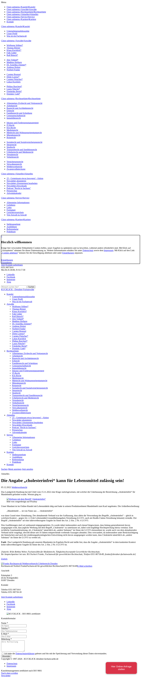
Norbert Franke (13, 70)
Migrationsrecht (13, 135)
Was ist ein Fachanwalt (17, 36)
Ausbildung (12, 226)
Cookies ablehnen (10, 253)
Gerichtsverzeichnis (15, 212)
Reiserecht (11, 137)
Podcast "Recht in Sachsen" (19, 188)
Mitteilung (6, 639)
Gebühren (11, 205)
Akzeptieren (6, 262)
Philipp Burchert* (14, 86)
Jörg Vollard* (12, 60)
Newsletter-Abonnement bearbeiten (22, 183)
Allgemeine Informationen (18, 202)
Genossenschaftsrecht (16, 115)
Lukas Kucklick (14, 82)
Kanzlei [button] (32, 7)
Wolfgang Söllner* (15, 45)
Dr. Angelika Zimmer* (16, 65)
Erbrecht (10, 110)
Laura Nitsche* (13, 89)
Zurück (4, 559)
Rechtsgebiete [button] (40, 12)
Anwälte (27, 41)
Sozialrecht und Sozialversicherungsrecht (24, 142)
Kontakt (10, 22)
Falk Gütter (12, 53)
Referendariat (12, 229)
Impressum (108, 250)
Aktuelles (29, 174)
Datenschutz (88, 250)
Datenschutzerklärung (25, 653)
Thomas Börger (13, 48)
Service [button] (31, 17)
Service (26, 198)
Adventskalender (14, 193)
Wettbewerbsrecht (14, 166)
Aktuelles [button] (34, 14)
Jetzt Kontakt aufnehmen (12, 265)
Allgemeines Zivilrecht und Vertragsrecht (24, 103)
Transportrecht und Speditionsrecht (22, 149)
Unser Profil (12, 33)
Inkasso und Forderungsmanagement (23, 123)
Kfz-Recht (11, 127)
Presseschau (12, 191)
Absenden (6, 656)
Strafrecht (11, 147)
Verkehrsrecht (13, 157)
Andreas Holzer (13, 67)
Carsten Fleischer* (15, 79)
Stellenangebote (13, 224)
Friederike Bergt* (14, 91)
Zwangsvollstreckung (16, 169)
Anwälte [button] (33, 9)
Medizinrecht (12, 130)
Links (9, 207)
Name (4, 623)
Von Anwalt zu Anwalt (17, 215)
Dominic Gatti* (13, 94)
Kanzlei (26, 26)
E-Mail (5, 634)
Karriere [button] (32, 19)
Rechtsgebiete (35, 98)
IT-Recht (10, 125)
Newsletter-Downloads (17, 186)
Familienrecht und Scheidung (19, 113)
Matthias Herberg (14, 62)
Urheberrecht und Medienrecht (20, 152)
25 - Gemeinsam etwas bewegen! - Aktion (25, 178)
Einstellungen (68, 253)
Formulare (11, 210)
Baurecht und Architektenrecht (20, 108)
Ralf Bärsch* (12, 55)
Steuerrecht (11, 144)
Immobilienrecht (14, 118)
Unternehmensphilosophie (18, 31)
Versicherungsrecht (15, 161)
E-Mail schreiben (84, 566)
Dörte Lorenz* (13, 77)
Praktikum (11, 231)
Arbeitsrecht (12, 106)
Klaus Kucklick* (14, 50)
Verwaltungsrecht (14, 164)
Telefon (5, 628)
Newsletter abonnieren (16, 181)
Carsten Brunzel (14, 74)
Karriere (27, 219)
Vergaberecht (12, 154)
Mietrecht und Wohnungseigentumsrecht (24, 132)
